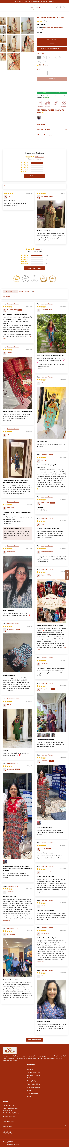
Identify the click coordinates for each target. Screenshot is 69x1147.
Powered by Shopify (14, 1144)
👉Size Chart (42, 65)
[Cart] (64, 7)
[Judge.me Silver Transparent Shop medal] (25, 278)
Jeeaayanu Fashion (13, 304)
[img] (8, 194)
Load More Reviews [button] (34, 1040)
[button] (4, 7)
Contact (29, 1090)
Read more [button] (6, 920)
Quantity (40, 69)
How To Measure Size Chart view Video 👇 (50, 111)
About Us (30, 1069)
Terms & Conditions (33, 1084)
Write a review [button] (34, 176)
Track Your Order (32, 1093)
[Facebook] (4, 1132)
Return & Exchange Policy (33, 1077)
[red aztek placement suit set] (13, 25)
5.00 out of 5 (39, 157)
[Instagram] (7, 1132)
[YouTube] (10, 1132)
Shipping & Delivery (33, 1087)
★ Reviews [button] (67, 575)
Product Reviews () (26, 291)
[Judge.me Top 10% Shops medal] (43, 278)
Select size (41, 53)
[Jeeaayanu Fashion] (34, 7)
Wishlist (29, 1097)
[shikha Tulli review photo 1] (51, 214)
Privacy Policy (31, 1081)
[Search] (57, 7)
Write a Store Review (34, 268)
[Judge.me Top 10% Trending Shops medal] (52, 278)
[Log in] (60, 7)
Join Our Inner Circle (33, 1072)
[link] (34, 1050)
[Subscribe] (65, 1126)
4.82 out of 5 (39, 249)
